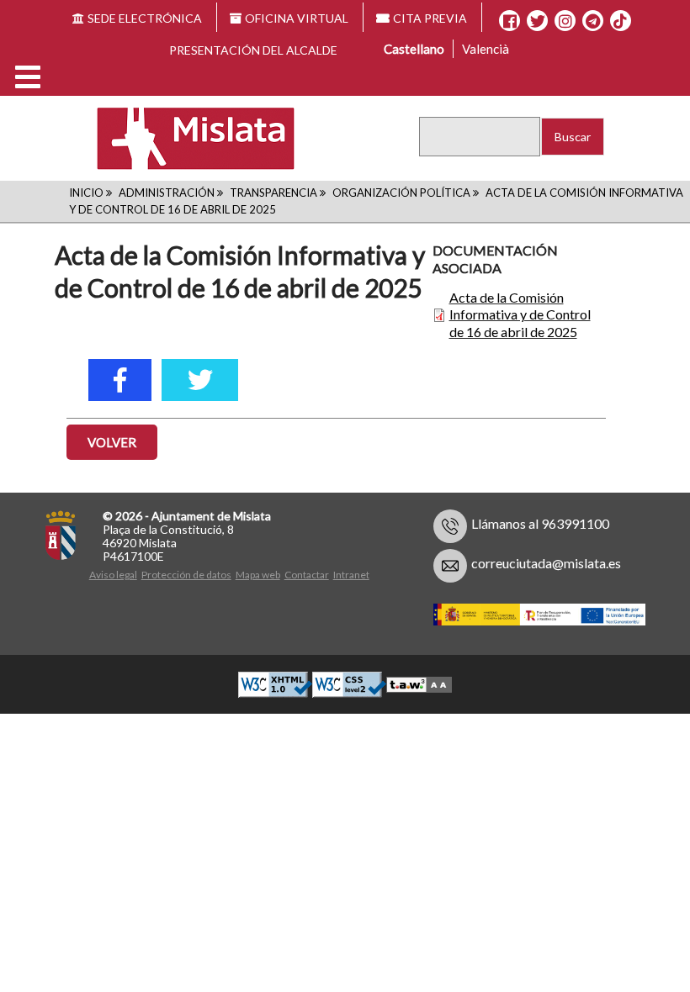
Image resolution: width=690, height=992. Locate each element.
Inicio (86, 192)
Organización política (401, 192)
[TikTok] (620, 21)
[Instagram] (565, 21)
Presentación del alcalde (253, 50)
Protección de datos (186, 574)
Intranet (351, 574)
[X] (537, 21)
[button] (27, 77)
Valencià (485, 48)
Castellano (414, 48)
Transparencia (273, 192)
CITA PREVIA (430, 18)
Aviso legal (113, 574)
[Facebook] (509, 21)
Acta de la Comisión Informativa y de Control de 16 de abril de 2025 (520, 314)
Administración (167, 192)
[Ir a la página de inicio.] (185, 137)
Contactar (306, 574)
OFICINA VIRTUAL (296, 18)
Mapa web (258, 574)
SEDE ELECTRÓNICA (145, 18)
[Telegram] (593, 21)
